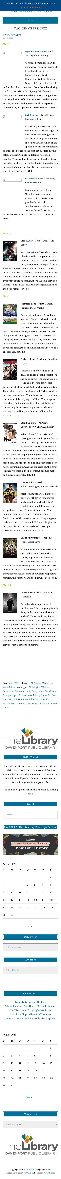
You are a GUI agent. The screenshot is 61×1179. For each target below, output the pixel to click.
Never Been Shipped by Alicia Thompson (30, 1014)
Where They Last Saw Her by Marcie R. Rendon (30, 1006)
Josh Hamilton (20, 699)
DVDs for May (12, 34)
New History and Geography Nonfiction (30, 1010)
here (30, 793)
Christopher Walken (39, 687)
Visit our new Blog (30, 7)
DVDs (17, 683)
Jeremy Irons (25, 695)
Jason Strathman (47, 691)
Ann (16, 38)
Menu (31, 20)
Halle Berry (31, 691)
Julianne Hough (37, 699)
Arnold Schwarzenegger (15, 687)
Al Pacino (36, 683)
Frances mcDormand (14, 691)
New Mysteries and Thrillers (30, 1002)
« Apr (29, 926)
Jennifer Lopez (10, 695)
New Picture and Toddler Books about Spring (30, 1018)
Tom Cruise (31, 703)
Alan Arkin (47, 683)
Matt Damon (17, 703)
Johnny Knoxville (42, 695)
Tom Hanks (44, 703)
